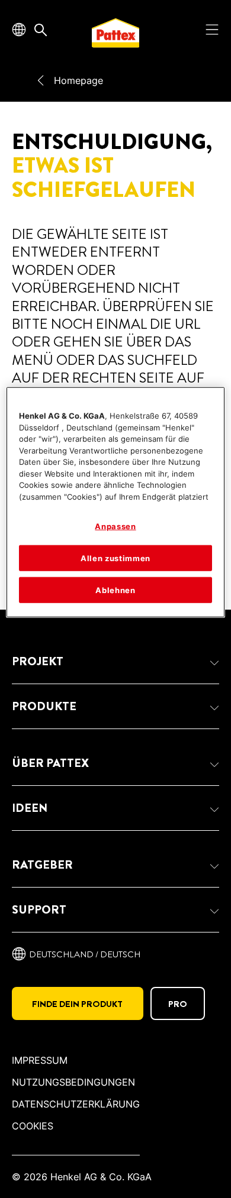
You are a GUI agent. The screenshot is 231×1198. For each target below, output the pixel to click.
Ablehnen (115, 590)
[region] (116, 502)
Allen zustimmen (115, 557)
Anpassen (115, 526)
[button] (115, 661)
